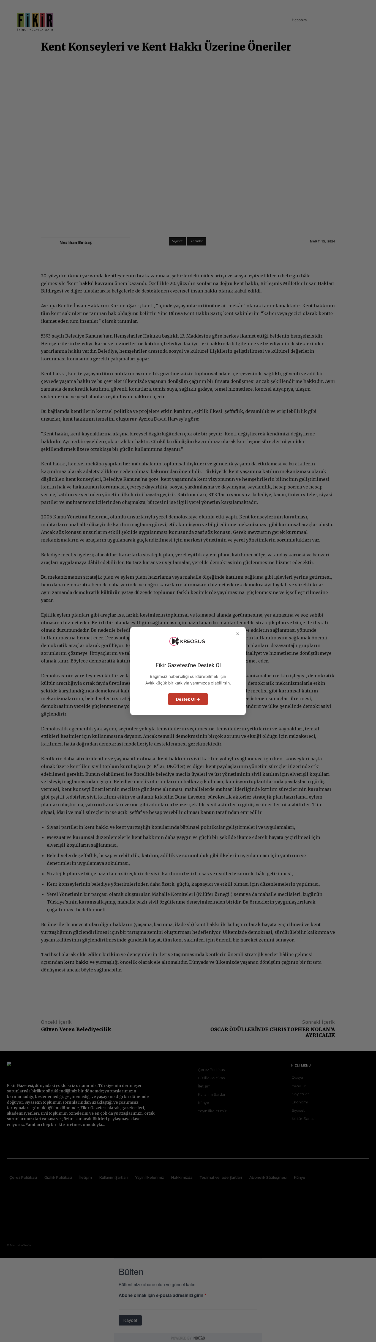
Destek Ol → (188, 699)
